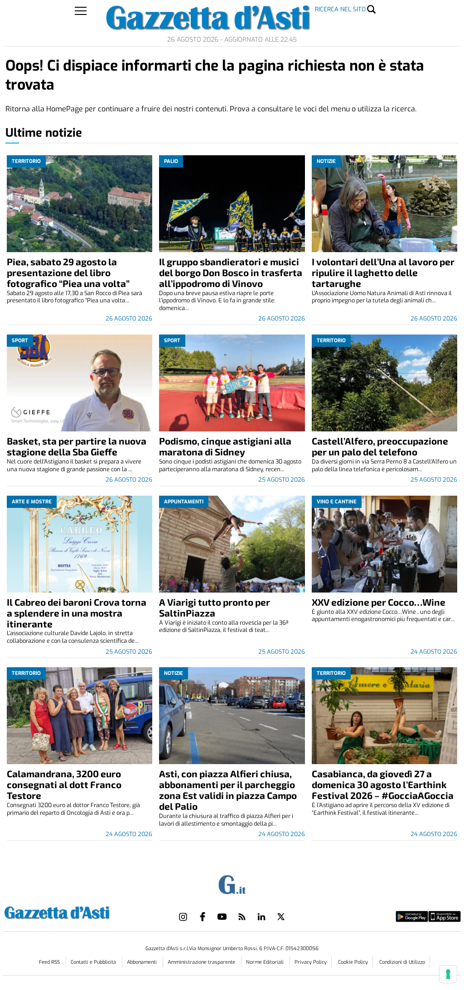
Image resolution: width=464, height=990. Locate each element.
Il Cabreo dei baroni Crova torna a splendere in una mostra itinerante (76, 612)
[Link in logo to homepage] (79, 911)
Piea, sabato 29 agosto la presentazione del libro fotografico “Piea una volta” (68, 272)
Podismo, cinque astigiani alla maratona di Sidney (225, 446)
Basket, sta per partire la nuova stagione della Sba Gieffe (76, 446)
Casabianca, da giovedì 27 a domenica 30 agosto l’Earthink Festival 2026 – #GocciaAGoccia (383, 784)
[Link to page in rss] (242, 917)
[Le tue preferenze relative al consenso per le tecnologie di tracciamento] (448, 974)
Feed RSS (50, 962)
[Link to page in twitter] (281, 917)
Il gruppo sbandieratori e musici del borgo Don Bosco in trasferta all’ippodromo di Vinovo (230, 272)
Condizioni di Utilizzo (402, 962)
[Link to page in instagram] (183, 917)
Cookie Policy (353, 962)
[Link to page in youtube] (222, 917)
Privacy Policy (311, 962)
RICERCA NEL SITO (340, 9)
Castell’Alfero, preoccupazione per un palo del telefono (380, 446)
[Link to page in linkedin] (261, 917)
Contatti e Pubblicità (94, 962)
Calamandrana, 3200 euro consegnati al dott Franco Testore (64, 784)
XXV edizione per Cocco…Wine (378, 601)
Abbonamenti (142, 962)
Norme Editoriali (265, 962)
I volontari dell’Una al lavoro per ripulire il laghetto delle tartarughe (383, 272)
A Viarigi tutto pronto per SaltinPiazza (214, 607)
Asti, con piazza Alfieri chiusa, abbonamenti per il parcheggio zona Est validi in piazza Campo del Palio (228, 790)
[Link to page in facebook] (202, 917)
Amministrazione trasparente (202, 962)
